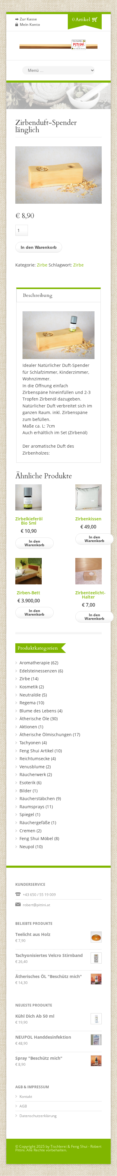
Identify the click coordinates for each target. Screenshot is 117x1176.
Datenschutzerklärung (38, 1115)
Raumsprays (32, 806)
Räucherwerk (33, 774)
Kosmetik (29, 687)
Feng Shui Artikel (36, 751)
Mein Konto (30, 24)
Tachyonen (30, 742)
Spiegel (27, 814)
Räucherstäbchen (37, 798)
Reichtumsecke (35, 758)
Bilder (26, 791)
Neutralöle (30, 695)
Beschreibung (37, 295)
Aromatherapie (35, 663)
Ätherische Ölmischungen (46, 734)
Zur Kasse (28, 19)
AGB (23, 1106)
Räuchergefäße (35, 822)
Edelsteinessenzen (38, 671)
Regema (28, 702)
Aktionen (28, 727)
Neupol (27, 846)
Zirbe (42, 265)
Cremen (27, 830)
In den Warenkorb (39, 247)
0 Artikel (81, 19)
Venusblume (32, 766)
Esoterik (27, 782)
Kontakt (26, 1096)
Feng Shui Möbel (36, 838)
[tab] (58, 295)
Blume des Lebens (38, 711)
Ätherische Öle (34, 718)
